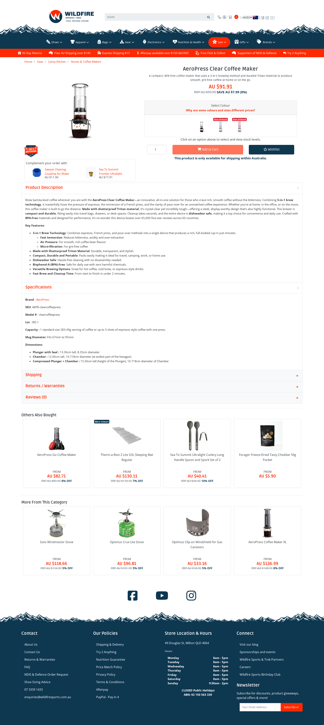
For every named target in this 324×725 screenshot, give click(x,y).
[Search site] (208, 17)
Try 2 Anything (296, 53)
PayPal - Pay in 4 (107, 697)
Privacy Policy (105, 674)
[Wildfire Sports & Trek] (71, 16)
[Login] (224, 17)
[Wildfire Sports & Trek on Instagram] (267, 17)
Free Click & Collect (213, 53)
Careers (245, 667)
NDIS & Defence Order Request (46, 674)
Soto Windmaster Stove (56, 542)
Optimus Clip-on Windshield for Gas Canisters (197, 544)
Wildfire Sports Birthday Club (260, 674)
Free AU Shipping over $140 (72, 53)
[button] (271, 149)
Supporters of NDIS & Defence (257, 53)
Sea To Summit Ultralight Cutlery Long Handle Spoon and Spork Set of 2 (197, 457)
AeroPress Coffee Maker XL (267, 542)
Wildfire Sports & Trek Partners (262, 659)
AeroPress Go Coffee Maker (56, 455)
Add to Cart (209, 149)
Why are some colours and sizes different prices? (220, 110)
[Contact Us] (219, 17)
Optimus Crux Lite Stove (127, 542)
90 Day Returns (32, 53)
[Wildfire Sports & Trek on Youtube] (272, 17)
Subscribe (290, 707)
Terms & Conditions (110, 682)
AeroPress (42, 299)
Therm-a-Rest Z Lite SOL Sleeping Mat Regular (127, 457)
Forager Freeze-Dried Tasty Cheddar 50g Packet (267, 457)
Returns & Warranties (39, 659)
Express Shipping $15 (116, 53)
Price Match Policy (109, 667)
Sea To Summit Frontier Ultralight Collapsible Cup (110, 173)
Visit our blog (249, 644)
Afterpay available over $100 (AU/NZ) (164, 53)
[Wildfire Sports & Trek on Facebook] (262, 17)
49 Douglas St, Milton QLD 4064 (187, 643)
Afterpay (102, 689)
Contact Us (32, 652)
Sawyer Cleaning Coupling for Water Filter (57, 173)
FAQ (27, 667)
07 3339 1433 (33, 689)
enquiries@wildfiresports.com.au (47, 697)
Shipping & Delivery (110, 644)
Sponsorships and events (257, 652)
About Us (31, 644)
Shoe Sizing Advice (37, 682)
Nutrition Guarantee (110, 659)
